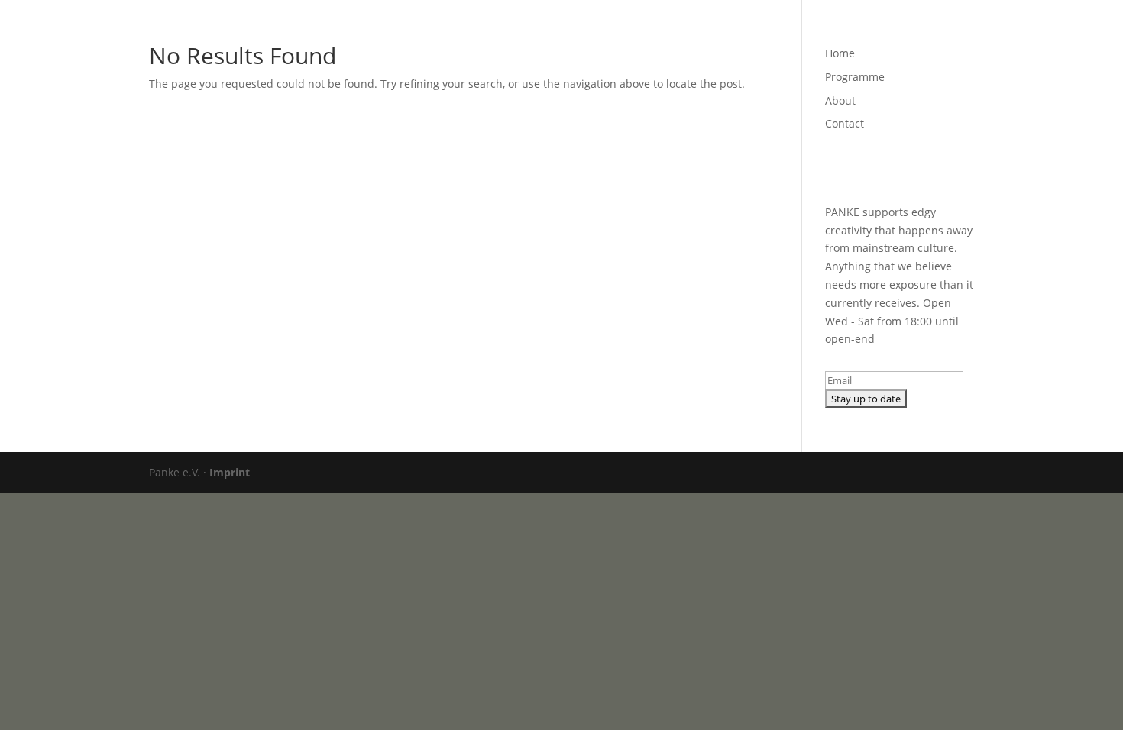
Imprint (229, 472)
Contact (896, 31)
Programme (773, 31)
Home (707, 31)
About (840, 31)
